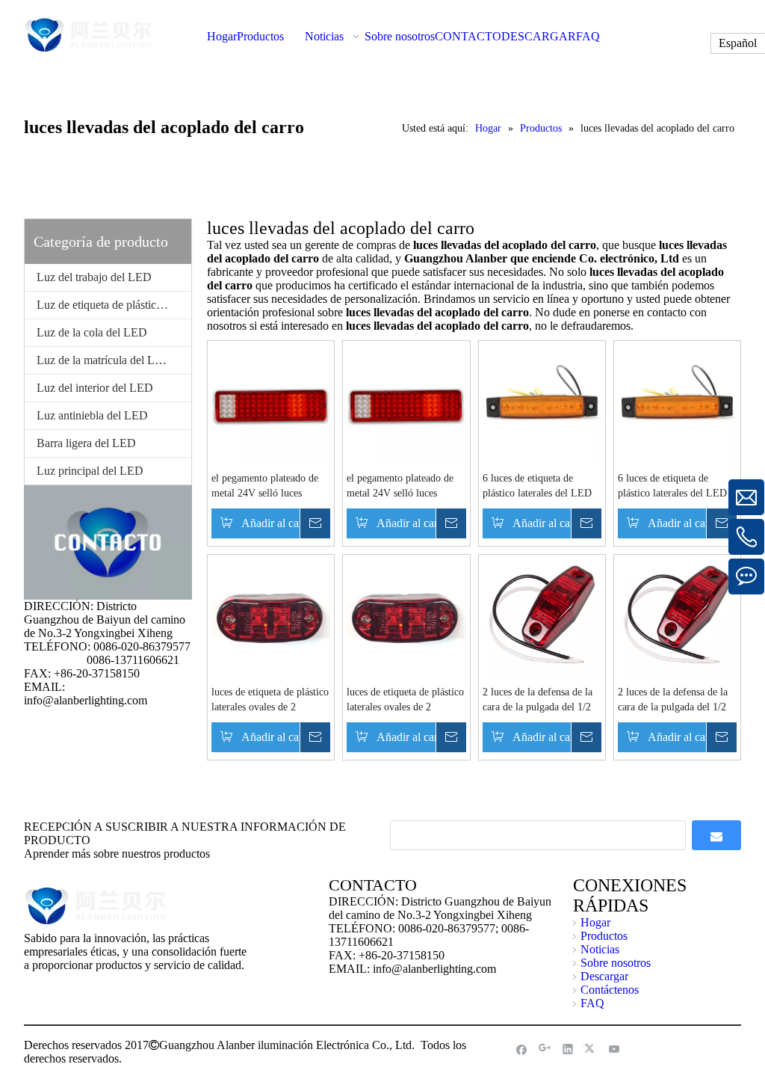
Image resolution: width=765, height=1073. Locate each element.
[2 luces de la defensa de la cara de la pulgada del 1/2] (542, 616)
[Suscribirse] (716, 835)
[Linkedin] (568, 1048)
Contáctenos (609, 989)
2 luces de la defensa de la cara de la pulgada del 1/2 (537, 699)
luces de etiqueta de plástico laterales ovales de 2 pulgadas (270, 700)
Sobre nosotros (615, 962)
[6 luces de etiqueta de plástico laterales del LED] (542, 402)
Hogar (595, 922)
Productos (604, 935)
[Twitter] (591, 1048)
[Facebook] (521, 1048)
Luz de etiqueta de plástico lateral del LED (114, 304)
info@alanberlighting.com (85, 700)
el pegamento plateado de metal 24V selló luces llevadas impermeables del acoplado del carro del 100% (266, 487)
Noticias (599, 949)
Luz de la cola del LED (92, 332)
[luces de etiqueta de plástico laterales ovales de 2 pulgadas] (270, 616)
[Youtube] (614, 1048)
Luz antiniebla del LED (92, 415)
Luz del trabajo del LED (94, 277)
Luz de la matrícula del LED (104, 360)
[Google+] (545, 1048)
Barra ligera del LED (86, 443)
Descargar (604, 976)
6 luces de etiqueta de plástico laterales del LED (537, 486)
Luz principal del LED (90, 470)
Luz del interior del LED (95, 387)
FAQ (592, 1003)
